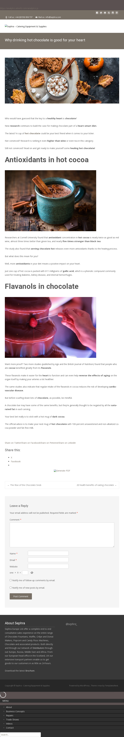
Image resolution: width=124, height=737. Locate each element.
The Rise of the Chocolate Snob (24, 485)
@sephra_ (71, 624)
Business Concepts (15, 711)
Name (14, 553)
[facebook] (97, 13)
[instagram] (112, 13)
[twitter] (101, 13)
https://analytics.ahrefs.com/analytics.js (19, 8)
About (9, 707)
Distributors (38, 648)
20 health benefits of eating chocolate (97, 485)
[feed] (108, 13)
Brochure (29, 670)
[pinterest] (116, 13)
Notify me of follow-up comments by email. (33, 580)
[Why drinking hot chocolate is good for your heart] (62, 80)
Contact (10, 727)
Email (13, 560)
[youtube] (104, 13)
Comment (15, 519)
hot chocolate (32, 133)
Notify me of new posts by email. (28, 587)
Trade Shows (12, 719)
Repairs (9, 715)
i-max (99, 685)
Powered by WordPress (79, 685)
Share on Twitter (13, 442)
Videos (9, 723)
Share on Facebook (30, 442)
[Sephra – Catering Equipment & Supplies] (23, 26)
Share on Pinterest (49, 442)
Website (14, 566)
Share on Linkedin (67, 442)
